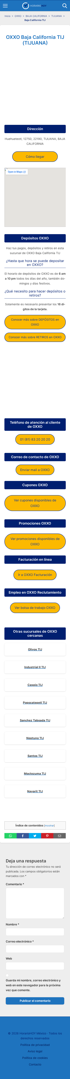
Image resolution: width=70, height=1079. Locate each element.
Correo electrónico (20, 941)
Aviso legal (35, 1051)
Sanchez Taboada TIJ (35, 720)
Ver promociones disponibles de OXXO (35, 541)
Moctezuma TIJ (35, 773)
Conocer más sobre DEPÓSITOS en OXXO (35, 322)
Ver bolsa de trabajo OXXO (35, 608)
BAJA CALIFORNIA (36, 16)
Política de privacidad (35, 1045)
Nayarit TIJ (35, 791)
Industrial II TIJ (35, 667)
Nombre (12, 924)
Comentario (15, 884)
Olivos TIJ (35, 649)
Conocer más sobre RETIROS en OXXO (35, 337)
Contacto (35, 1064)
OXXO (18, 16)
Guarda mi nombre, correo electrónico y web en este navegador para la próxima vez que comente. (33, 985)
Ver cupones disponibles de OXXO (35, 503)
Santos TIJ (35, 756)
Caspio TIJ (35, 685)
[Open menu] (5, 5)
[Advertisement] (35, 84)
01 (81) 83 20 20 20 (35, 439)
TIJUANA (56, 16)
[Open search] (64, 5)
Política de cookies (35, 1058)
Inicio (7, 16)
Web (9, 958)
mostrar (49, 825)
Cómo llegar (35, 157)
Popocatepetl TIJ (35, 702)
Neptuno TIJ (35, 738)
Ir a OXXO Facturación (35, 575)
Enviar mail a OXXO (35, 470)
